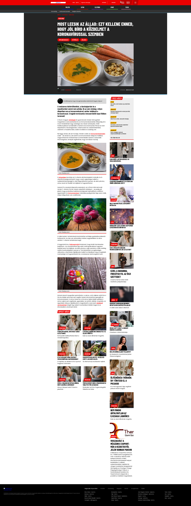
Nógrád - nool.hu (142, 496)
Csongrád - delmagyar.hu (91, 500)
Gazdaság (111, 488)
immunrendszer (63, 40)
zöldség (83, 40)
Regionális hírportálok (91, 488)
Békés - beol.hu (88, 496)
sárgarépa (62, 177)
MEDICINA (71, 15)
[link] (62, 328)
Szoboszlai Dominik (65, 11)
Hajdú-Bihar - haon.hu (116, 498)
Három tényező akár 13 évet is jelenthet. (67, 388)
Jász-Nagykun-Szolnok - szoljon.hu (146, 492)
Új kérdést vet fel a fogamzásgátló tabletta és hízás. (94, 388)
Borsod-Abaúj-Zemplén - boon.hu (92, 498)
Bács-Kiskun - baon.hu (90, 492)
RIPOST (59, 15)
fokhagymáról (75, 244)
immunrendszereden (98, 134)
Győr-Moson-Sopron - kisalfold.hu (119, 496)
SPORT (112, 7)
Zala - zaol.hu (168, 498)
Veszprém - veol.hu (169, 496)
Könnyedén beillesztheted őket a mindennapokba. (68, 337)
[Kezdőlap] (58, 2)
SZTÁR (82, 7)
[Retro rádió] (122, 3)
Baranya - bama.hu (89, 494)
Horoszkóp (54, 11)
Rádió (143, 488)
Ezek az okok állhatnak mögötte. (93, 336)
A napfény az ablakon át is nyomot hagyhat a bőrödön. (69, 362)
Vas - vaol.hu (168, 494)
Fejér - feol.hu (114, 494)
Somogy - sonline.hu (143, 498)
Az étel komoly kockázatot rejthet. (94, 361)
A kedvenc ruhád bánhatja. (119, 332)
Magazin (119, 488)
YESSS (127, 7)
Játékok (104, 2)
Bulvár (126, 488)
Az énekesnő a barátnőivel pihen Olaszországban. (120, 355)
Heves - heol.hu (114, 500)
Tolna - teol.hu (168, 492)
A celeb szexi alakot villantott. (119, 308)
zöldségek (72, 120)
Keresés (113, 2)
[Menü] (135, 2)
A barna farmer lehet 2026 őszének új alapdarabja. (119, 281)
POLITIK (68, 7)
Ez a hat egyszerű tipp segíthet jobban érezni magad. (120, 387)
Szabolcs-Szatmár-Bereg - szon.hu (146, 500)
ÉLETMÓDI (97, 7)
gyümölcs (75, 40)
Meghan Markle (76, 11)
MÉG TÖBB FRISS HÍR (115, 137)
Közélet (102, 488)
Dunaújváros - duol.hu (116, 492)
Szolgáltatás (134, 488)
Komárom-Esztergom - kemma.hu (146, 494)
